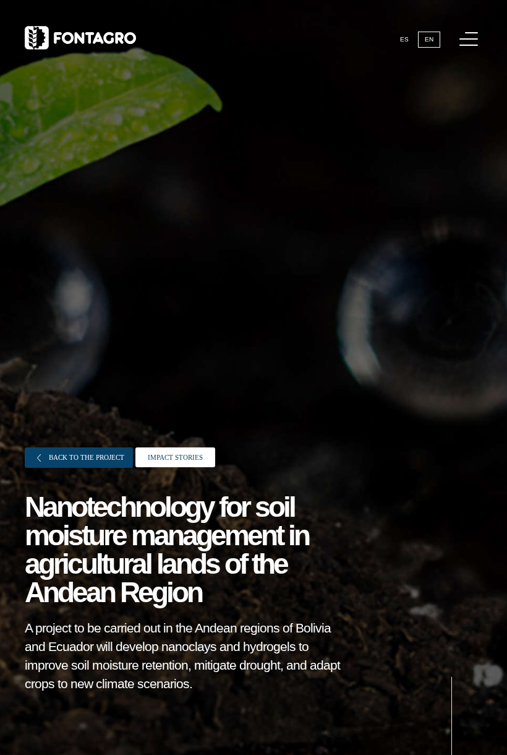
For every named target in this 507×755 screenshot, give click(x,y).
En (429, 39)
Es (404, 39)
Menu (468, 39)
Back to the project (85, 457)
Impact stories (175, 457)
